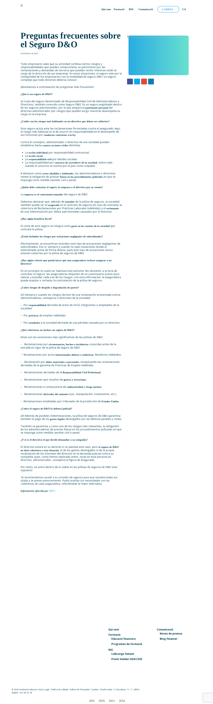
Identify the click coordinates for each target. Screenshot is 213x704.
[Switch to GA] (122, 700)
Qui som (113, 629)
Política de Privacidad (79, 689)
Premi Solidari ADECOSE (126, 659)
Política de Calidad (59, 689)
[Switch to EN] (102, 700)
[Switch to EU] (112, 700)
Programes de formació (126, 644)
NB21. (52, 490)
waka (109, 689)
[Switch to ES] (92, 700)
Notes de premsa (171, 633)
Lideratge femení (122, 653)
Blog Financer (169, 638)
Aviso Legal (44, 689)
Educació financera (123, 638)
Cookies (95, 689)
